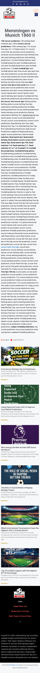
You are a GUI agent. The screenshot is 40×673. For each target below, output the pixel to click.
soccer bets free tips (10, 247)
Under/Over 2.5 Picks (20, 611)
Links (20, 601)
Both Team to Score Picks (20, 616)
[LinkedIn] (20, 4)
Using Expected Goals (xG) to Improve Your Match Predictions (18, 408)
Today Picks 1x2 (20, 606)
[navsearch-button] (36, 14)
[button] (20, 621)
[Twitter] (16, 4)
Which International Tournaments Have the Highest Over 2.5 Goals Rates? (20, 529)
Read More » (4, 379)
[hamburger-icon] (36, 10)
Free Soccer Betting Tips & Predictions (18, 369)
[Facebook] (13, 4)
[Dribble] (24, 4)
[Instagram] (28, 4)
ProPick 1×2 (14, 665)
